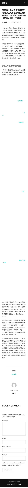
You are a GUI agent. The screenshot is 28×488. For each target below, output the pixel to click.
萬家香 (4, 3)
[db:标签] (14, 374)
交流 (23, 191)
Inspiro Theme (10, 484)
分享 (4, 262)
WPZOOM (18, 484)
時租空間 (20, 101)
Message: (5, 421)
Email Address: (6, 446)
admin (5, 22)
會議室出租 (22, 260)
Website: (4, 455)
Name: (4, 438)
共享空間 (21, 122)
